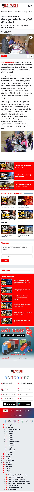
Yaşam (10, 452)
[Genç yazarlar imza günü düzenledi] (17, 44)
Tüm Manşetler (24, 394)
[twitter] (9, 421)
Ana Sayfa (9, 425)
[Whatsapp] (27, 377)
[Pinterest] (12, 377)
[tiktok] (27, 421)
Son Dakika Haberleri (8, 398)
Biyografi (9, 464)
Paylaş (5, 55)
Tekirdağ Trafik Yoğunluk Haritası (25, 389)
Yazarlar (8, 458)
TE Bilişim (21, 416)
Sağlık (10, 448)
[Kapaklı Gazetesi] (9, 6)
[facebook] (5, 421)
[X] (9, 377)
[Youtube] (21, 377)
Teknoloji (11, 450)
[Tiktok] (24, 377)
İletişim (8, 470)
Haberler (3, 16)
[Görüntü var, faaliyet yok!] (25, 229)
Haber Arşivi (23, 398)
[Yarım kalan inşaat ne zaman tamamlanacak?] (25, 214)
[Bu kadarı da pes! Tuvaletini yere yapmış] (8, 200)
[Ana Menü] (31, 6)
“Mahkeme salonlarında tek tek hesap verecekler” (8, 221)
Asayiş (25, 12)
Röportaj (9, 462)
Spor (30, 12)
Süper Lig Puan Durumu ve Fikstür (19, 483)
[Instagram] (15, 377)
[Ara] (29, 6)
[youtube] (18, 421)
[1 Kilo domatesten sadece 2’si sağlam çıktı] (25, 200)
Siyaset (11, 439)
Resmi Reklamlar (13, 441)
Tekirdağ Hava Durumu (26, 383)
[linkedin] (31, 421)
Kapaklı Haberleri (7, 12)
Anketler (9, 466)
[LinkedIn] (18, 377)
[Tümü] (32, 270)
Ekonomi (11, 446)
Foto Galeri (9, 454)
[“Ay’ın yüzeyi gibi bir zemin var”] (8, 229)
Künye (8, 468)
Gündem (18, 12)
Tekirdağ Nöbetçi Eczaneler (7, 384)
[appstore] (9, 404)
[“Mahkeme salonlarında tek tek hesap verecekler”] (8, 214)
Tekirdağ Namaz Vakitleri (6, 389)
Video (8, 456)
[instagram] (14, 421)
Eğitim (10, 437)
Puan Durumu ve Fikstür (9, 394)
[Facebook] (6, 377)
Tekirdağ (11, 443)
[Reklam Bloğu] (17, 343)
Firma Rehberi (10, 460)
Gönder (5, 260)
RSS (6, 410)
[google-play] (24, 404)
